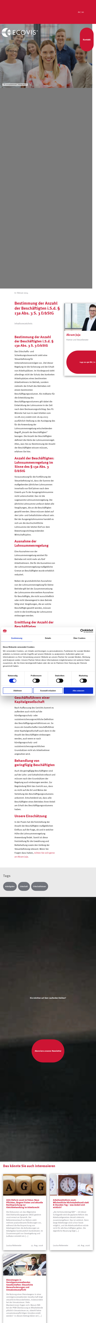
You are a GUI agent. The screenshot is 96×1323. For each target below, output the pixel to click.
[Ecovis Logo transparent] (20, 28)
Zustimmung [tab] (16, 638)
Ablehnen (17, 691)
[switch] (36, 681)
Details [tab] (48, 638)
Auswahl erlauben (48, 691)
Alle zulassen (78, 691)
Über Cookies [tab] (79, 638)
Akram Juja (73, 334)
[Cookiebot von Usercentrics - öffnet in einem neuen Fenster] (82, 631)
